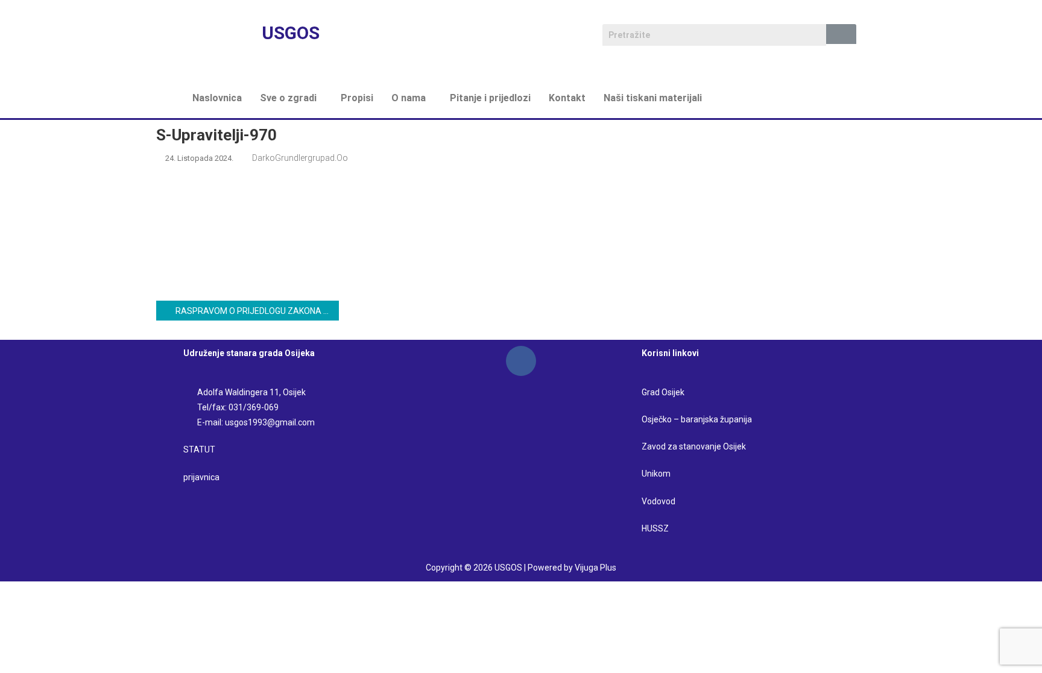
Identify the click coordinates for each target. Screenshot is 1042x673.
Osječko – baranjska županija (697, 419)
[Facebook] (521, 361)
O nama (408, 98)
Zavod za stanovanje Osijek (694, 446)
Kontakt (567, 98)
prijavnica (201, 477)
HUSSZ (655, 528)
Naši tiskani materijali (653, 98)
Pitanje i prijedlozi (490, 98)
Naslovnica (217, 98)
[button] (291, 98)
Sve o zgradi (288, 98)
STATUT (199, 449)
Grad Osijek (663, 392)
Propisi (357, 98)
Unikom (656, 473)
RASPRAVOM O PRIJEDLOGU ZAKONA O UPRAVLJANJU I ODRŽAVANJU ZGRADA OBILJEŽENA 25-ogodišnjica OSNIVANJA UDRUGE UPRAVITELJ (256, 311)
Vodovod (659, 501)
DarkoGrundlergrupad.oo (300, 158)
